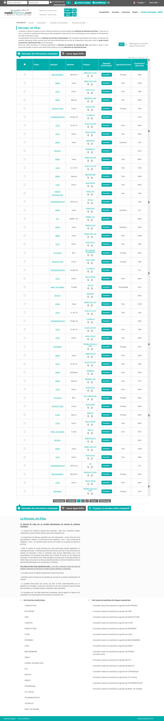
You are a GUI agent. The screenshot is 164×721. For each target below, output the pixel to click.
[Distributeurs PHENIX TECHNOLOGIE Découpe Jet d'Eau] (88, 195)
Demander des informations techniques (40, 53)
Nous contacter (23, 719)
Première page (59, 501)
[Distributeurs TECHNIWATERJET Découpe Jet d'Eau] (88, 118)
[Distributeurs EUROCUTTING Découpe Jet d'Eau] (88, 110)
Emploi (135, 12)
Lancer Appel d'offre (75, 53)
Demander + (107, 75)
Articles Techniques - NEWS (152, 12)
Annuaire (115, 12)
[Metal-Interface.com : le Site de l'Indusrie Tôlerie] (18, 9)
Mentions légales (10, 719)
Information (108, 2)
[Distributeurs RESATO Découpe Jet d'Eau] (88, 152)
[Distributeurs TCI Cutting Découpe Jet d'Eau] (88, 255)
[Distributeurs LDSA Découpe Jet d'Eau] (88, 93)
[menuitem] (104, 12)
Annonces (126, 12)
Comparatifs (104, 12)
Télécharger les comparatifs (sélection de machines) (138, 45)
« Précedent (71, 501)
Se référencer (100, 2)
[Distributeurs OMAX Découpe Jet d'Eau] (88, 84)
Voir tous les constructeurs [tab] (34, 600)
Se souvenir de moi (58, 2)
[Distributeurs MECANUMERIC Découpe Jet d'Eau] (88, 76)
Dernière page (105, 501)
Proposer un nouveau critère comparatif (111, 508)
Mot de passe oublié (59, 4)
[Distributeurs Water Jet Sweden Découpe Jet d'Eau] (88, 288)
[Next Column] (149, 277)
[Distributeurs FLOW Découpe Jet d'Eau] (88, 416)
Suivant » (94, 501)
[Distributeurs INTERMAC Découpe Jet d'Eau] (88, 349)
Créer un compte (83, 2)
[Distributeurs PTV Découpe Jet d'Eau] (88, 220)
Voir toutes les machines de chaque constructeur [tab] (111, 600)
